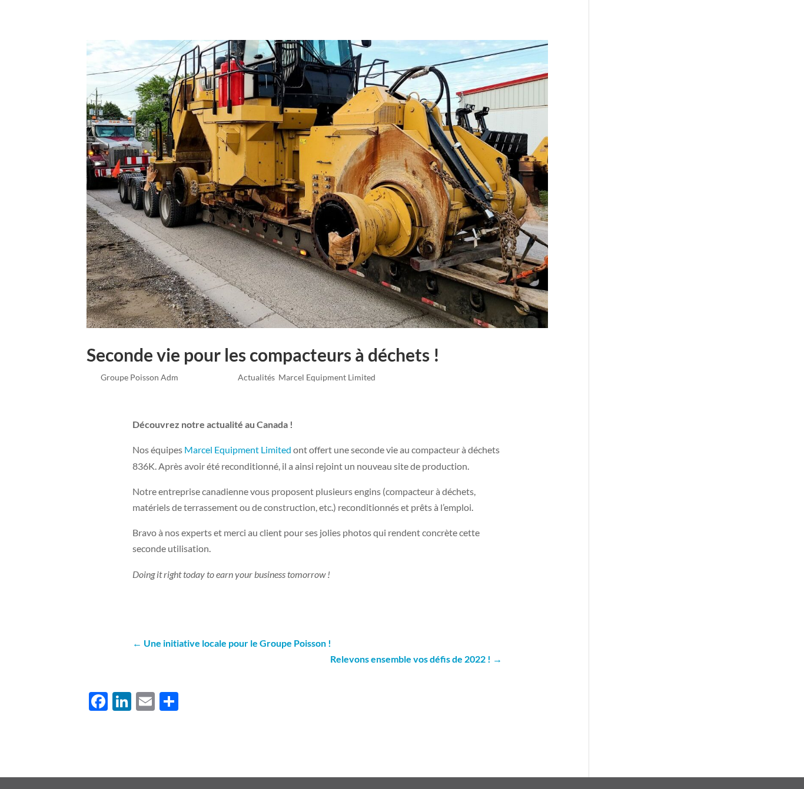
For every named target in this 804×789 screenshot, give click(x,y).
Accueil (240, 31)
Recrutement (524, 31)
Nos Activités (372, 31)
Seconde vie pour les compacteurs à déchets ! (263, 354)
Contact (600, 31)
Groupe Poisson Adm (139, 377)
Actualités (454, 31)
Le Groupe (294, 31)
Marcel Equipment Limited (327, 377)
